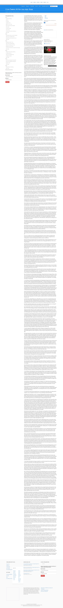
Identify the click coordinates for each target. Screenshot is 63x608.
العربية (14, 579)
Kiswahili (19, 575)
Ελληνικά (14, 576)
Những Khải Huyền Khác (9, 69)
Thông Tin (27, 6)
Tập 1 (6, 17)
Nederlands (14, 575)
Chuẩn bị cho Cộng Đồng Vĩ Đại (10, 54)
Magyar (19, 580)
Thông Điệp (32, 6)
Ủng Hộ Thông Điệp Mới (44, 590)
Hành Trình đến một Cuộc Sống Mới (10, 25)
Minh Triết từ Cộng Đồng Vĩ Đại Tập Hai (11, 61)
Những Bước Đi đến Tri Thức (9, 42)
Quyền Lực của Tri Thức (9, 24)
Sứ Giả (36, 6)
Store (41, 2)
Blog (31, 2)
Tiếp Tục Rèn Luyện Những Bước (10, 43)
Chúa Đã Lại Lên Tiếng (9, 18)
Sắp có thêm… (8, 32)
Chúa (39, 6)
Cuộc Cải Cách (8, 29)
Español (14, 571)
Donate (44, 2)
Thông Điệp (8, 566)
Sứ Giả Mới (7, 21)
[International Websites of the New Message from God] (54, 2)
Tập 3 (6, 40)
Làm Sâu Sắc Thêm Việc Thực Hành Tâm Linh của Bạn (13, 47)
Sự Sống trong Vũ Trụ (8, 53)
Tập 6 (6, 65)
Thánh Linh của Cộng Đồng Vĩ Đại (10, 36)
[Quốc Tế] (9, 582)
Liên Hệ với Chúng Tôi (44, 591)
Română (19, 579)
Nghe (45, 15)
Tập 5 (6, 58)
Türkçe (19, 571)
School (34, 2)
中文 (19, 577)
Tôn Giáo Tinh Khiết (8, 28)
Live (48, 2)
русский (19, 578)
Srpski (14, 578)
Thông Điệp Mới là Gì (26, 573)
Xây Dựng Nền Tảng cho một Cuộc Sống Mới (11, 35)
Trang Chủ (23, 6)
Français (14, 570)
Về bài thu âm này (48, 43)
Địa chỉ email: (43, 568)
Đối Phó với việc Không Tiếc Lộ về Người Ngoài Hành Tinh (31, 567)
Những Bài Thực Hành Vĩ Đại (9, 46)
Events (38, 2)
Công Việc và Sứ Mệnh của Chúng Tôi (47, 587)
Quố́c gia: (7, 78)
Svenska (14, 577)
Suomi (19, 570)
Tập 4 (6, 50)
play (44, 22)
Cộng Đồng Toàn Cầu (45, 6)
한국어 (19, 576)
